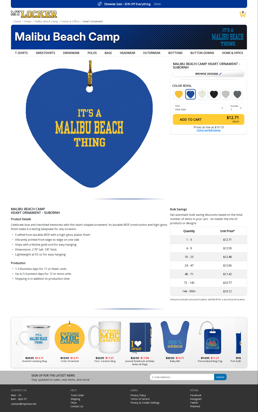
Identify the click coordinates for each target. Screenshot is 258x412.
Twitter (194, 402)
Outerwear (151, 53)
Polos (92, 53)
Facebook (195, 395)
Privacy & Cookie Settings (145, 402)
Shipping (75, 399)
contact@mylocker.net (23, 403)
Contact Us (77, 406)
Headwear (127, 53)
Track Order (77, 395)
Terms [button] (157, 3)
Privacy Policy (138, 395)
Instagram (196, 399)
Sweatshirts (45, 53)
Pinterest (195, 406)
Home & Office (232, 53)
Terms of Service (140, 399)
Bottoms (175, 53)
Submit (220, 377)
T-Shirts (21, 53)
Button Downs (202, 53)
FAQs (74, 402)
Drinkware (71, 53)
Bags (108, 53)
